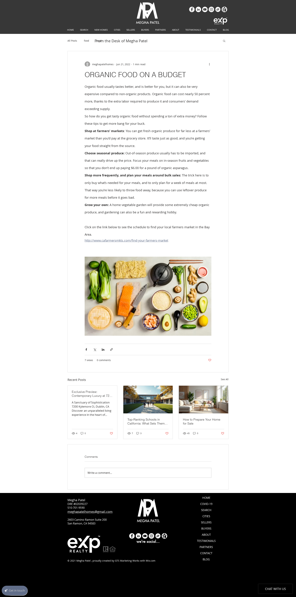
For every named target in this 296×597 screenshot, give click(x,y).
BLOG (206, 559)
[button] (224, 40)
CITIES (206, 516)
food (86, 40)
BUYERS (206, 528)
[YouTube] (205, 9)
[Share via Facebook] (86, 349)
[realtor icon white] (224, 9)
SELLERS (206, 522)
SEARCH (206, 510)
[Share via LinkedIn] (103, 349)
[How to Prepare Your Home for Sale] (203, 399)
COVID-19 (206, 504)
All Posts (72, 40)
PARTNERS (206, 547)
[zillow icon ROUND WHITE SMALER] (218, 9)
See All (225, 379)
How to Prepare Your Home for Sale (201, 421)
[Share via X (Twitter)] (94, 349)
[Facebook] (192, 9)
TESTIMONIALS (206, 541)
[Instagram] (211, 9)
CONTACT (206, 553)
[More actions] (209, 64)
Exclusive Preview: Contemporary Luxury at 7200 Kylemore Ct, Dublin (92, 394)
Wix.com (150, 560)
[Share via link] (111, 349)
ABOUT (206, 535)
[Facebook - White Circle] (132, 536)
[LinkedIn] (198, 9)
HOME (206, 498)
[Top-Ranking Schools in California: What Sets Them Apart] (148, 399)
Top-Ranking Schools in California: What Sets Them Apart (146, 421)
